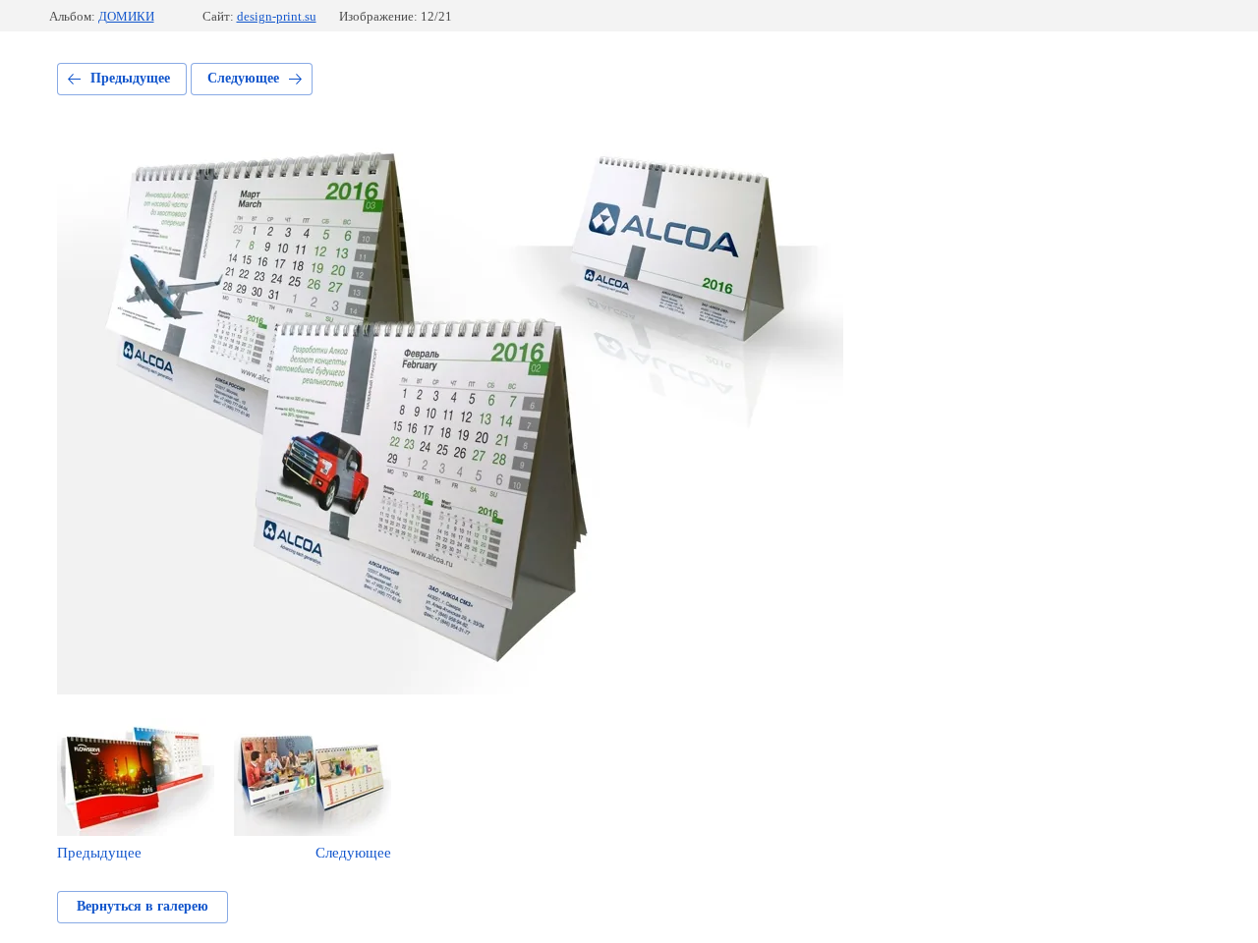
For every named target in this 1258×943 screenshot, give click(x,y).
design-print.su (276, 16)
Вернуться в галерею (142, 906)
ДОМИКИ (126, 16)
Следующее (243, 78)
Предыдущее (130, 78)
